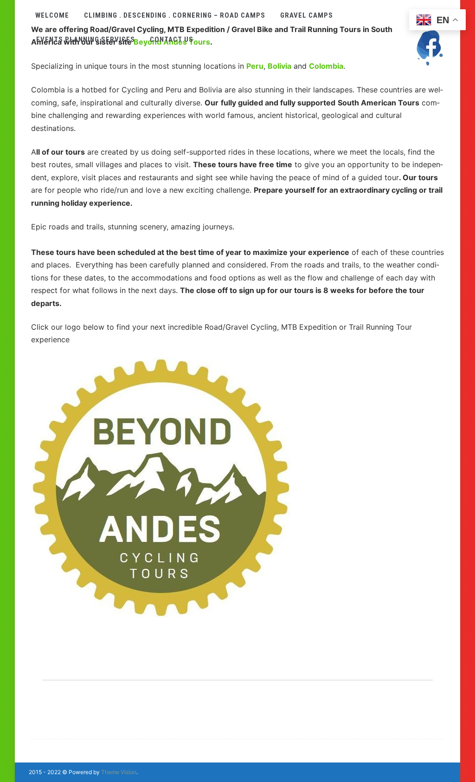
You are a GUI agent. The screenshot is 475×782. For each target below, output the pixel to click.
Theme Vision (118, 772)
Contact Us (171, 39)
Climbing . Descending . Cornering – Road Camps (174, 15)
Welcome (52, 15)
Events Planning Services (85, 39)
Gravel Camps (306, 15)
